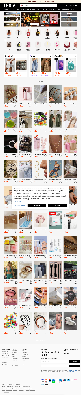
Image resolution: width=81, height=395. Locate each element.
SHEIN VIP (14, 363)
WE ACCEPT (44, 377)
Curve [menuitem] (42, 9)
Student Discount (6, 360)
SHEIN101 (4, 362)
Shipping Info (15, 352)
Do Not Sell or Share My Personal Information (12, 388)
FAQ (23, 363)
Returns (14, 354)
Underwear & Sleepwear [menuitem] (63, 9)
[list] (51, 353)
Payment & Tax (25, 354)
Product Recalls (25, 358)
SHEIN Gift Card (25, 362)
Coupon (23, 360)
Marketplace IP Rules (7, 390)
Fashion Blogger (5, 355)
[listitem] (10, 96)
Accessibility (21, 390)
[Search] (59, 5)
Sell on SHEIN (15, 365)
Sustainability (5, 353)
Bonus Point (24, 356)
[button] (73, 5)
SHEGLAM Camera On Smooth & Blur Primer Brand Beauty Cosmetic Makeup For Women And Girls (55, 331)
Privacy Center (5, 386)
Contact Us (24, 352)
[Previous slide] (22, 19)
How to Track (15, 360)
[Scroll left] (74, 9)
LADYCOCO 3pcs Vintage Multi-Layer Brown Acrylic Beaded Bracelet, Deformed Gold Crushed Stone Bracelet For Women (25, 280)
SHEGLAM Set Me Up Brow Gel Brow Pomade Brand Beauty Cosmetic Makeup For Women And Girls (40, 255)
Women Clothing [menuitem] (25, 9)
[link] (20, 1)
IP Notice (15, 390)
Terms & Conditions (28, 388)
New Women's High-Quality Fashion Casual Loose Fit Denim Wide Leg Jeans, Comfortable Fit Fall (55, 129)
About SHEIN (5, 351)
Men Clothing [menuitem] (48, 9)
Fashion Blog (5, 364)
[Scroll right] (76, 9)
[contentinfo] (60, 381)
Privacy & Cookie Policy (72, 370)
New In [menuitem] (14, 9)
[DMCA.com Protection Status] (46, 384)
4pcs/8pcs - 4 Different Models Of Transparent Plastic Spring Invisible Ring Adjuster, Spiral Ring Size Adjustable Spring (10, 154)
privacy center (71, 371)
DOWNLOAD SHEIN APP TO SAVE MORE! (71, 350)
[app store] (65, 354)
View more (39, 340)
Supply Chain (5, 357)
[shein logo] (9, 5)
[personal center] (64, 5)
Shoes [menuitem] (54, 9)
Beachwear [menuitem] (33, 9)
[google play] (68, 354)
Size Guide (14, 362)
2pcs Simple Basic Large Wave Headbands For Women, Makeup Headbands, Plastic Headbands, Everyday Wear (55, 103)
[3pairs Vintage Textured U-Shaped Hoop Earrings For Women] (70, 245)
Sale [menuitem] (18, 9)
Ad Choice (32, 390)
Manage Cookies (26, 386)
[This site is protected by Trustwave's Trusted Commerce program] (42, 384)
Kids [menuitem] (38, 9)
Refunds (14, 356)
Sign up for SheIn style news (49, 358)
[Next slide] (59, 19)
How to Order (15, 358)
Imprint (27, 390)
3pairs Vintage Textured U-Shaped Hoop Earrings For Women (70, 255)
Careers (4, 359)
